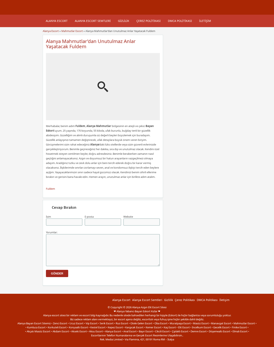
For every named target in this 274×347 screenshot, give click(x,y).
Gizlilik (123, 21)
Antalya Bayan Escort (128, 343)
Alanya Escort (57, 21)
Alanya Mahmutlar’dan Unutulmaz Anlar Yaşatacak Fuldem (91, 44)
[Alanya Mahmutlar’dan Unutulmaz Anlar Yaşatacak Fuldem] (103, 118)
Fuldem (50, 188)
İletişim (205, 21)
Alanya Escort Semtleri (93, 21)
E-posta (89, 216)
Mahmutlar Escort (72, 31)
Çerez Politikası (148, 21)
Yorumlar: (51, 232)
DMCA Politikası (180, 21)
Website (128, 216)
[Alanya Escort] (48, 12)
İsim (48, 216)
